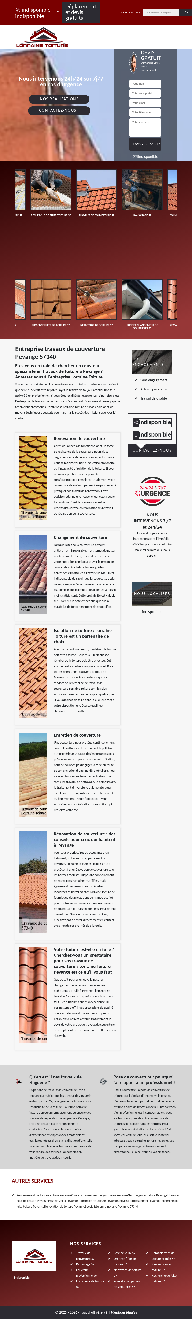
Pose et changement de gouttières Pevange (99, 1195)
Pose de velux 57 (124, 1253)
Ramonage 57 (85, 1264)
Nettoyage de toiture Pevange (147, 1195)
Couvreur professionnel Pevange (139, 1201)
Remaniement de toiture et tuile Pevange (43, 1195)
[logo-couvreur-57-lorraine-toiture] (47, 37)
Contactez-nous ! (59, 110)
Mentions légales (124, 1313)
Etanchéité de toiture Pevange (98, 1201)
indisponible (36, 10)
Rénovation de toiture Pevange (64, 1206)
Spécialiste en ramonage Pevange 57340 (111, 1206)
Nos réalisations (59, 99)
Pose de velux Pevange (63, 1201)
